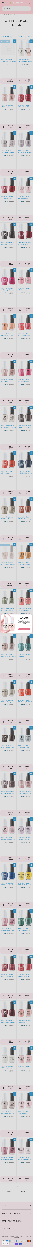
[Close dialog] (31, 615)
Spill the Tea (24, 629)
